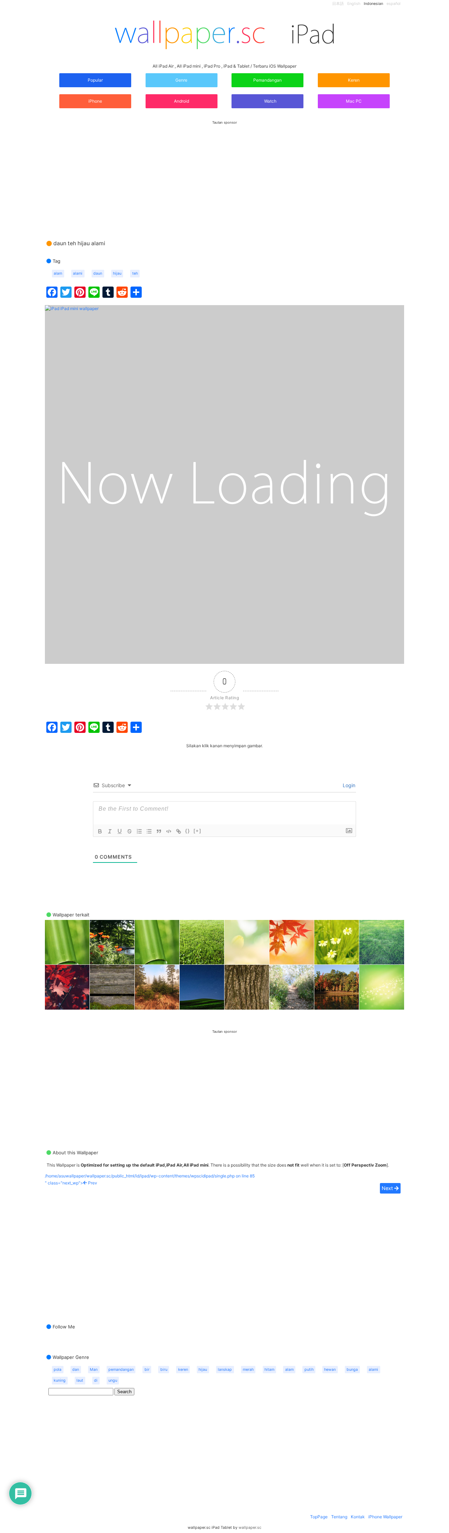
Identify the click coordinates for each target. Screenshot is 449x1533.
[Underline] (120, 831)
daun (97, 273)
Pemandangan (267, 80)
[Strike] (129, 831)
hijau (117, 273)
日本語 (338, 3)
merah (248, 1369)
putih (309, 1369)
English (353, 3)
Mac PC (354, 101)
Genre (181, 80)
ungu (112, 1380)
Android (181, 101)
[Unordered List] (149, 831)
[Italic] (110, 831)
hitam (269, 1369)
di (96, 1380)
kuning (60, 1380)
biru (163, 1369)
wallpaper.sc (250, 1527)
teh (135, 273)
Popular (95, 80)
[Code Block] (169, 831)
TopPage (319, 1516)
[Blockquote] (159, 831)
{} (187, 830)
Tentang (339, 1516)
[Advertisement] (224, 173)
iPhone (95, 101)
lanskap (225, 1369)
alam (58, 273)
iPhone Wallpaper (385, 1516)
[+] (197, 830)
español (394, 3)
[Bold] (100, 831)
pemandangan (121, 1369)
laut (79, 1380)
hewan (330, 1369)
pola (57, 1369)
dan (75, 1369)
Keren (354, 80)
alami (77, 273)
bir (147, 1369)
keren (183, 1369)
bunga (352, 1369)
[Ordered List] (139, 831)
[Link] (178, 831)
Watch (269, 101)
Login (348, 785)
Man (94, 1369)
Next (388, 1188)
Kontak (358, 1516)
